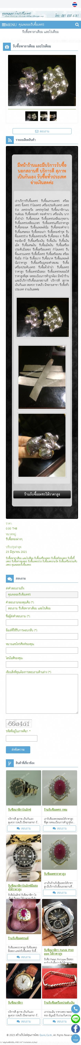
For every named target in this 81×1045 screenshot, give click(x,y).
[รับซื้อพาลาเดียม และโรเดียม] (75, 4)
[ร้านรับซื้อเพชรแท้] (23, 917)
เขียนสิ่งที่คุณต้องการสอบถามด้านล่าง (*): (29, 672)
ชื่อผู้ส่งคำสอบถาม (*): (18, 616)
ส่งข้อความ (18, 750)
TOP (75, 1040)
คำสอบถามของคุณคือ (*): (20, 602)
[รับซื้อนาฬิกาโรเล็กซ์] (23, 788)
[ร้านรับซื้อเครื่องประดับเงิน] (59, 981)
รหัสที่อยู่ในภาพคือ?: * (18, 731)
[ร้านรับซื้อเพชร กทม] (59, 788)
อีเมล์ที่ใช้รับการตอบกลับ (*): (22, 630)
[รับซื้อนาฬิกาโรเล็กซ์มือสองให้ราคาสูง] (23, 859)
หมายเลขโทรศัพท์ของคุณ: (20, 644)
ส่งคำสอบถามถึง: (15, 588)
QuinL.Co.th (46, 1035)
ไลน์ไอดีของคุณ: (14, 658)
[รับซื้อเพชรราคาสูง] (59, 853)
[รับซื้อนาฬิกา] (23, 981)
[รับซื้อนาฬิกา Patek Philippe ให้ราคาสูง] (59, 923)
